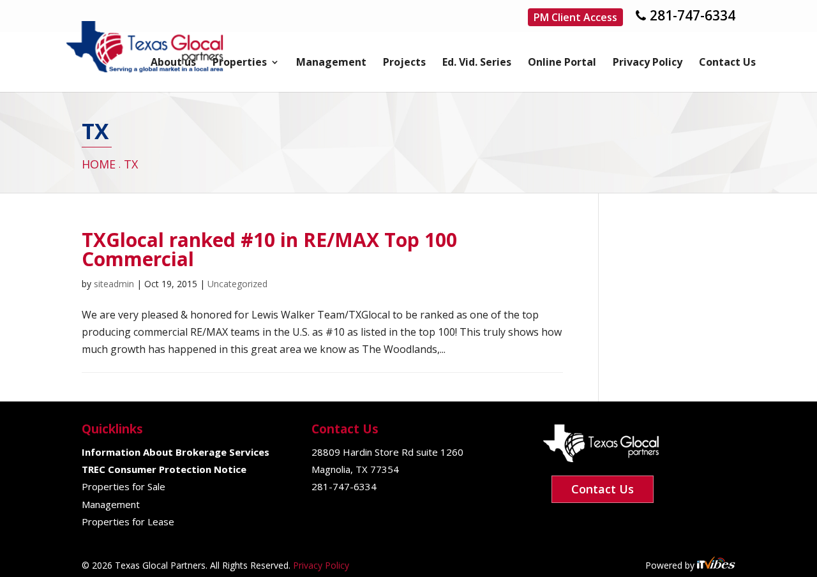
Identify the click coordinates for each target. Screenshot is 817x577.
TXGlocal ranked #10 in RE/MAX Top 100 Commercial (269, 249)
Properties (240, 63)
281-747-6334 (692, 15)
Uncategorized (237, 284)
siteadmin (114, 284)
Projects (404, 63)
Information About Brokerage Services (175, 452)
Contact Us (727, 63)
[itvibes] (716, 565)
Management (331, 63)
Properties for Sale (123, 486)
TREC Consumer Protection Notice (164, 469)
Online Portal (562, 63)
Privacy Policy (647, 63)
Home (99, 164)
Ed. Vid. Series (476, 63)
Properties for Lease (128, 521)
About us (173, 63)
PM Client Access (575, 17)
